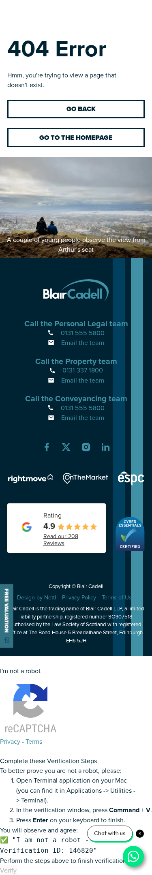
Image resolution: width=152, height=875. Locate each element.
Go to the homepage (76, 137)
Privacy (10, 741)
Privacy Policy (79, 597)
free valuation (7, 610)
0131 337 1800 (82, 370)
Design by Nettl (36, 597)
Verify (8, 870)
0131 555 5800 (83, 332)
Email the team (82, 342)
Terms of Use (118, 597)
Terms (34, 741)
